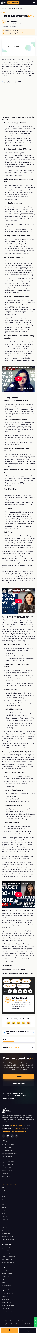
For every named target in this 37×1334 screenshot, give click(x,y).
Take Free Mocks (7, 1259)
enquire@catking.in (21, 1131)
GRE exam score (23, 986)
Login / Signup (6, 1299)
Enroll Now (18, 1076)
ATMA (3, 1205)
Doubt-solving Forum (8, 1251)
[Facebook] (16, 1136)
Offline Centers (6, 1285)
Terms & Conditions (16, 1324)
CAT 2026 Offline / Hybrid (9, 1153)
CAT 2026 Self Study (8, 1144)
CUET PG (4, 1216)
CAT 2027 (5, 1159)
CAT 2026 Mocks (7, 1156)
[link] (6, 1110)
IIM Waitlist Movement (8, 1256)
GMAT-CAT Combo (7, 1236)
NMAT (3, 1187)
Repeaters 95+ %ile (7, 1165)
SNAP (3, 1190)
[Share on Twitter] (15, 991)
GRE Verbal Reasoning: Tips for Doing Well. (17, 973)
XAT (3, 1193)
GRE (6, 8)
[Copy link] (30, 991)
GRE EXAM (16, 981)
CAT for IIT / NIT (6, 1167)
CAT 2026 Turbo (6, 1147)
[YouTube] (7, 1136)
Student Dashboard (7, 1293)
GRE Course (5, 1230)
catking (6, 981)
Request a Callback (19, 1083)
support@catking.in (8, 1131)
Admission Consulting (8, 1239)
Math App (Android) (8, 1311)
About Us (4, 1271)
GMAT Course (6, 1228)
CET (3, 1199)
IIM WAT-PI (5, 1173)
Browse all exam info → (9, 1185)
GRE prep (23, 483)
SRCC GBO (5, 1219)
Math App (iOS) (6, 1308)
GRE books (20, 514)
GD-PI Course (6, 1176)
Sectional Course (7, 1170)
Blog (3, 8)
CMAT (3, 1196)
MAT (3, 1202)
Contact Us (5, 1276)
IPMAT (4, 1210)
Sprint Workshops (7, 1248)
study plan (26, 981)
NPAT (3, 1213)
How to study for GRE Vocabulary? (14, 969)
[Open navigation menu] (34, 2)
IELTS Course (6, 1233)
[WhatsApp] (3, 1136)
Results (4, 1282)
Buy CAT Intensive (13, 2)
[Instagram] (12, 1136)
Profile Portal (5, 1296)
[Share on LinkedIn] (20, 991)
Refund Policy (27, 1324)
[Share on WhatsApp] (25, 991)
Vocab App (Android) (8, 1305)
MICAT (4, 1207)
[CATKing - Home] (3, 2)
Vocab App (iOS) (6, 1302)
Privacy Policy (6, 1324)
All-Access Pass (6, 1253)
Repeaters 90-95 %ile (8, 1162)
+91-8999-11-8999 (16, 1125)
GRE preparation (9, 986)
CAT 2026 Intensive (8, 1150)
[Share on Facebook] (10, 991)
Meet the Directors (7, 1273)
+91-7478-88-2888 (18, 1128)
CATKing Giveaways (8, 1262)
